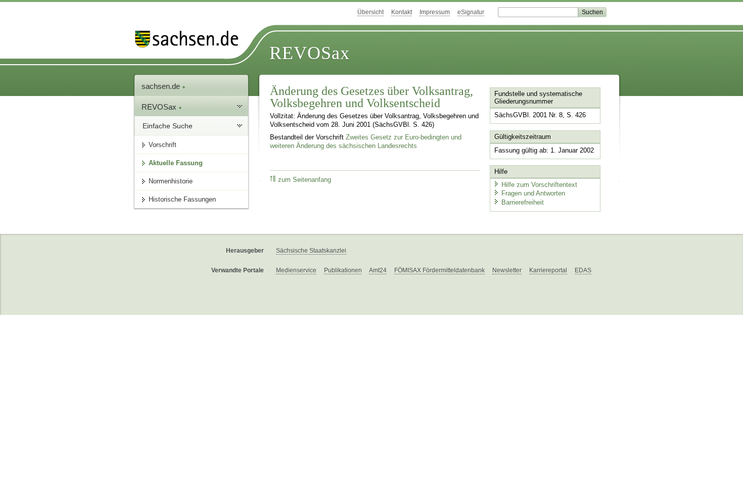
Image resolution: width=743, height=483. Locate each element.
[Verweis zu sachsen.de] (190, 39)
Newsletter (507, 270)
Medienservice (296, 270)
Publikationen (343, 270)
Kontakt (401, 12)
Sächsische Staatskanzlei (311, 250)
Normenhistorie (171, 181)
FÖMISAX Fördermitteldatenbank (439, 270)
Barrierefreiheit (522, 202)
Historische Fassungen (182, 199)
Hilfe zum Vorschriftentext (539, 184)
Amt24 (378, 270)
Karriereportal (548, 270)
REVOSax (309, 53)
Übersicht (370, 12)
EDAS (583, 270)
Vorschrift (162, 145)
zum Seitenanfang (304, 179)
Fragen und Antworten (533, 193)
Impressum (435, 12)
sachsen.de (162, 86)
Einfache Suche (168, 126)
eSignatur (470, 12)
